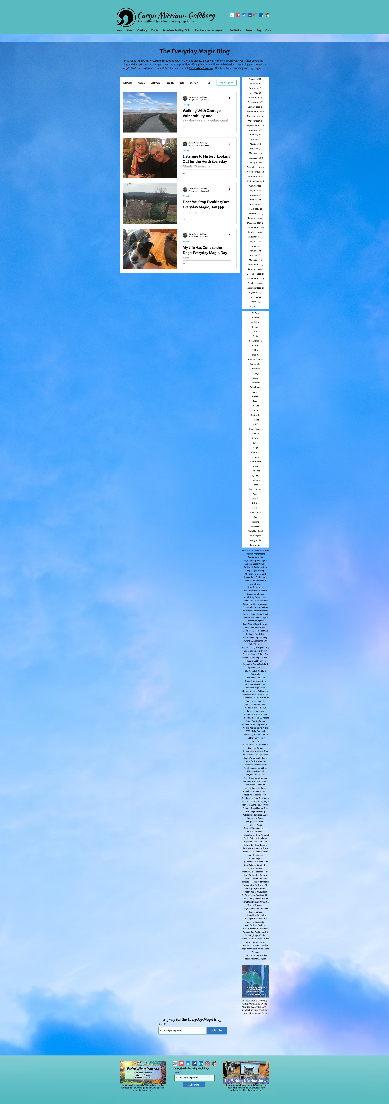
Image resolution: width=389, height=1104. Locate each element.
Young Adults (263, 949)
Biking (261, 571)
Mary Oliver (249, 778)
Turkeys (258, 912)
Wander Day (248, 932)
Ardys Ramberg (249, 561)
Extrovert (263, 651)
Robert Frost (248, 848)
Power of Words (255, 825)
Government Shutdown (255, 678)
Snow (246, 865)
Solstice (252, 865)
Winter (249, 942)
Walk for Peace (251, 925)
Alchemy (265, 550)
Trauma (259, 909)
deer (266, 955)
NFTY (252, 795)
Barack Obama (259, 564)
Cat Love (263, 597)
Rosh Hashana (249, 852)
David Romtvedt (261, 624)
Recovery (263, 842)
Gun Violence (259, 684)
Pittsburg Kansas (261, 815)
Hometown (247, 691)
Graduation (261, 681)
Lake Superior (262, 735)
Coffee (245, 614)
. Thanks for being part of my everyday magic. (237, 68)
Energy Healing (262, 648)
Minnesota (257, 791)
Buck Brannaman (251, 591)
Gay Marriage (253, 668)
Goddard (262, 671)
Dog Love (259, 638)
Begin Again (252, 571)
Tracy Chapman (249, 909)
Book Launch (261, 577)
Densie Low (260, 634)
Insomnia (261, 701)
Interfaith (248, 704)
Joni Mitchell (247, 718)
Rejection (255, 845)
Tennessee (264, 882)
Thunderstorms (261, 899)
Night (266, 802)
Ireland (248, 708)
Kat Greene (260, 721)
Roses (265, 848)
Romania (258, 848)
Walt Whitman (249, 929)
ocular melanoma (252, 959)
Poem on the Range (255, 818)
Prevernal (264, 835)
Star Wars (259, 868)
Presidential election (251, 835)
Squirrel (250, 868)
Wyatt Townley (261, 945)
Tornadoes (259, 905)
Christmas (247, 611)
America (249, 554)
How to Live (263, 694)
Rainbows (262, 838)
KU (261, 718)
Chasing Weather (260, 604)
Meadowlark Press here (201, 68)
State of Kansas (248, 872)
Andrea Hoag (259, 554)
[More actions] (230, 98)
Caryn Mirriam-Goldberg (176, 15)
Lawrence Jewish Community (255, 745)
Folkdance (248, 661)
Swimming (264, 878)
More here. (147, 1090)
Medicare (262, 788)
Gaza (261, 668)
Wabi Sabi (259, 922)
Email (161, 1024)
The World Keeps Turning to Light (255, 895)
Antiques (252, 557)
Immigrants (251, 701)
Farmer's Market (250, 654)
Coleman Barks (255, 614)
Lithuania (250, 755)
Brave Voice (261, 581)
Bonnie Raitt (249, 577)
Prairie (250, 832)
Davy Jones (250, 627)
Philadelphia (248, 815)
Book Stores (250, 581)
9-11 (246, 550)
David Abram (248, 624)
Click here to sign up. (252, 1090)
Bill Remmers (250, 574)
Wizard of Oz (248, 945)
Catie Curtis (258, 601)
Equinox (247, 651)
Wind (266, 939)
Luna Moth (248, 765)
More (193, 83)
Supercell (254, 878)
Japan (261, 711)
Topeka (251, 905)
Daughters (259, 621)
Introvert (257, 704)
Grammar (249, 684)
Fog (257, 658)
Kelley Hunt (247, 725)
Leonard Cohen (249, 751)
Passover (246, 808)
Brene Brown (255, 584)
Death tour (247, 631)
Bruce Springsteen (255, 587)
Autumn (248, 564)
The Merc (262, 889)
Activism (155, 83)
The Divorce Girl (261, 885)
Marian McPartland (255, 771)
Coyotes (258, 617)
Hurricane (264, 698)
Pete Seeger (250, 812)
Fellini (252, 658)
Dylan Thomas (257, 641)
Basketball (248, 567)
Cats (266, 601)
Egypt (265, 641)
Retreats (263, 845)
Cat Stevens (248, 601)
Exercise (254, 651)
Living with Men (262, 755)
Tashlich (245, 882)
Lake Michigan (249, 735)
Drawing (246, 641)
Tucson (252, 912)
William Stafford (256, 939)
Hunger (256, 698)
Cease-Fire (247, 604)
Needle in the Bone (250, 798)
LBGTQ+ (248, 731)
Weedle (262, 935)
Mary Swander (261, 778)
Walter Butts (262, 929)
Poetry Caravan (252, 822)
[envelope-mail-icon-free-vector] (232, 15)
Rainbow (254, 838)
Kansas (266, 718)
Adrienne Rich (255, 550)
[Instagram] (255, 15)
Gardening (247, 664)
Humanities (247, 698)
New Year (246, 802)
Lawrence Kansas (255, 748)
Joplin (256, 718)
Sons (259, 865)
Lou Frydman (261, 758)
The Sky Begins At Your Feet (255, 892)
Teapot (256, 882)
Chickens (264, 607)
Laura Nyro (255, 741)
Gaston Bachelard (260, 664)
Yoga (244, 949)
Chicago (246, 607)
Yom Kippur (252, 949)
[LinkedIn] (261, 15)
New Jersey (264, 798)
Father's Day (263, 654)
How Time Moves (250, 694)
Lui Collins (261, 761)
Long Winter (249, 758)
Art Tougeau (262, 561)
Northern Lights (249, 805)
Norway (260, 805)
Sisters (260, 862)
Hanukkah (249, 688)
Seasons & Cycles (255, 858)
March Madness (250, 768)
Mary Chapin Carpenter (255, 775)
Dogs (265, 638)
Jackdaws (262, 708)
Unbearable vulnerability (255, 915)
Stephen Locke (262, 872)
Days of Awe (260, 627)
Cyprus (265, 617)
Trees (265, 909)
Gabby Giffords (260, 661)
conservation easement (253, 955)
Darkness (251, 621)
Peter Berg (260, 812)
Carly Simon (259, 594)
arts (182, 83)
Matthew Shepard (260, 781)
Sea (261, 855)
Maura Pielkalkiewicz (255, 785)
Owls (266, 805)
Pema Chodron (257, 808)
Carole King (249, 597)
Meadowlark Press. (258, 1013)
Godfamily (255, 674)
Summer (246, 878)
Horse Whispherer (261, 691)
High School (260, 688)
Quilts (246, 838)
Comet (265, 614)
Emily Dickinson (255, 644)
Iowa (264, 704)
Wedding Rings (251, 935)
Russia (256, 855)
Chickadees (255, 607)
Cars (257, 597)
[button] (209, 83)
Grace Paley (250, 681)
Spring (264, 865)
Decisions (250, 634)
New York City (257, 802)
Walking (262, 925)
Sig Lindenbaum (249, 862)
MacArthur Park (260, 765)
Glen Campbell (251, 671)
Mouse (246, 795)
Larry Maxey (260, 738)
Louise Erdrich (251, 761)
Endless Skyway (248, 648)
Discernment (248, 638)
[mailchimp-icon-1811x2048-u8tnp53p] (267, 15)
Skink (265, 862)
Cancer (250, 594)
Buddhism (263, 591)
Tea (251, 882)
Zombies (255, 952)
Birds (259, 574)
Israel (254, 708)
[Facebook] (250, 15)
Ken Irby (256, 725)
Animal (141, 83)
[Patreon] (238, 15)
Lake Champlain (259, 731)
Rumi (250, 855)
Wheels (245, 939)
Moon (265, 791)
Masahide (247, 781)
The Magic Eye (251, 889)
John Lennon (261, 714)
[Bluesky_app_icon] (244, 15)
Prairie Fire (258, 832)
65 (243, 550)
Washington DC (261, 932)
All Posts (127, 83)
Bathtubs (258, 567)
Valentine (263, 919)
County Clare (248, 617)
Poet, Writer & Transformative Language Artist (166, 21)
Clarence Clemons (260, 611)
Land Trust (250, 738)
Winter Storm (259, 942)
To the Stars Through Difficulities (255, 902)
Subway (263, 875)
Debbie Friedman (260, 631)
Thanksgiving (248, 885)
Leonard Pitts (262, 751)
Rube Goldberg (261, 852)
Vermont (250, 922)
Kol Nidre (264, 728)
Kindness (265, 725)
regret (263, 959)
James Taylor (252, 711)
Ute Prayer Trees (251, 919)
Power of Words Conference (255, 828)
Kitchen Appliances (251, 728)
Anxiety (259, 557)
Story (246, 875)
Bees (265, 567)
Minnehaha (248, 791)
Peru (266, 808)
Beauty (170, 83)
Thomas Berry (248, 899)
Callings (186, 105)
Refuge (247, 845)
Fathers (245, 658)
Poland (262, 822)
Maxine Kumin (251, 788)
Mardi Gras (262, 768)
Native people (261, 795)
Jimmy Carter (249, 714)
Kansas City (250, 721)
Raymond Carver (251, 842)
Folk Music (264, 658)
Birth (264, 574)
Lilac (244, 755)
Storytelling (254, 875)
